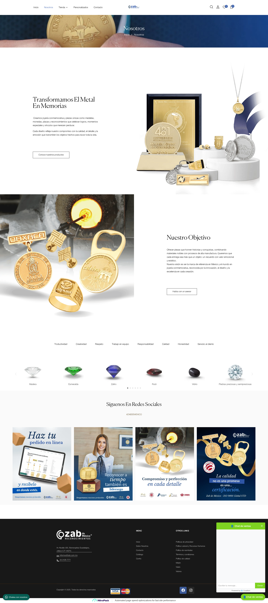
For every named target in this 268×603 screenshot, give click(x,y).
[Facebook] (183, 590)
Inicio (127, 35)
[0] (224, 8)
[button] (231, 7)
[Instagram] (190, 590)
